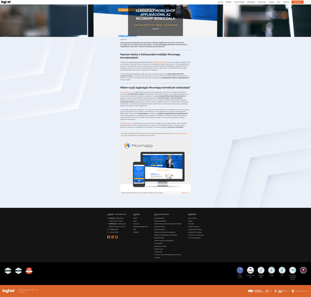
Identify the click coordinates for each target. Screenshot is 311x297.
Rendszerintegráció (160, 229)
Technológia (262, 2)
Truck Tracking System (194, 238)
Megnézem (186, 193)
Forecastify (191, 224)
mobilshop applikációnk (160, 62)
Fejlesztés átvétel (159, 238)
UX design (157, 257)
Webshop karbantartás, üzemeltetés (164, 232)
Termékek (228, 2)
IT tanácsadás (158, 252)
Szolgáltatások (239, 2)
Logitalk (190, 221)
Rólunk (220, 2)
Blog (278, 2)
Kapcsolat (297, 2)
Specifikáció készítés (160, 246)
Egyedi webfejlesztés (160, 221)
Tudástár (286, 2)
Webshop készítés (159, 226)
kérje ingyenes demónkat (179, 133)
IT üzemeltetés (158, 243)
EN (309, 2)
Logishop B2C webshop (195, 232)
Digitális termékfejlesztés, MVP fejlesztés (165, 235)
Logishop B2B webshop (195, 229)
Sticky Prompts (192, 218)
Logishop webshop (193, 226)
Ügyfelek (271, 2)
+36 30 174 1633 (113, 232)
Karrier (135, 221)
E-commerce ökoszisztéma (196, 235)
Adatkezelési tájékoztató (140, 226)
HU (306, 2)
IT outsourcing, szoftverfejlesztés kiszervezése (167, 254)
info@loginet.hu (113, 229)
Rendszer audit (158, 249)
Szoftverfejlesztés (159, 218)
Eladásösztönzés (127, 123)
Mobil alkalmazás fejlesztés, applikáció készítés (167, 224)
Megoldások (251, 2)
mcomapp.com (127, 92)
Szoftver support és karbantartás (163, 240)
